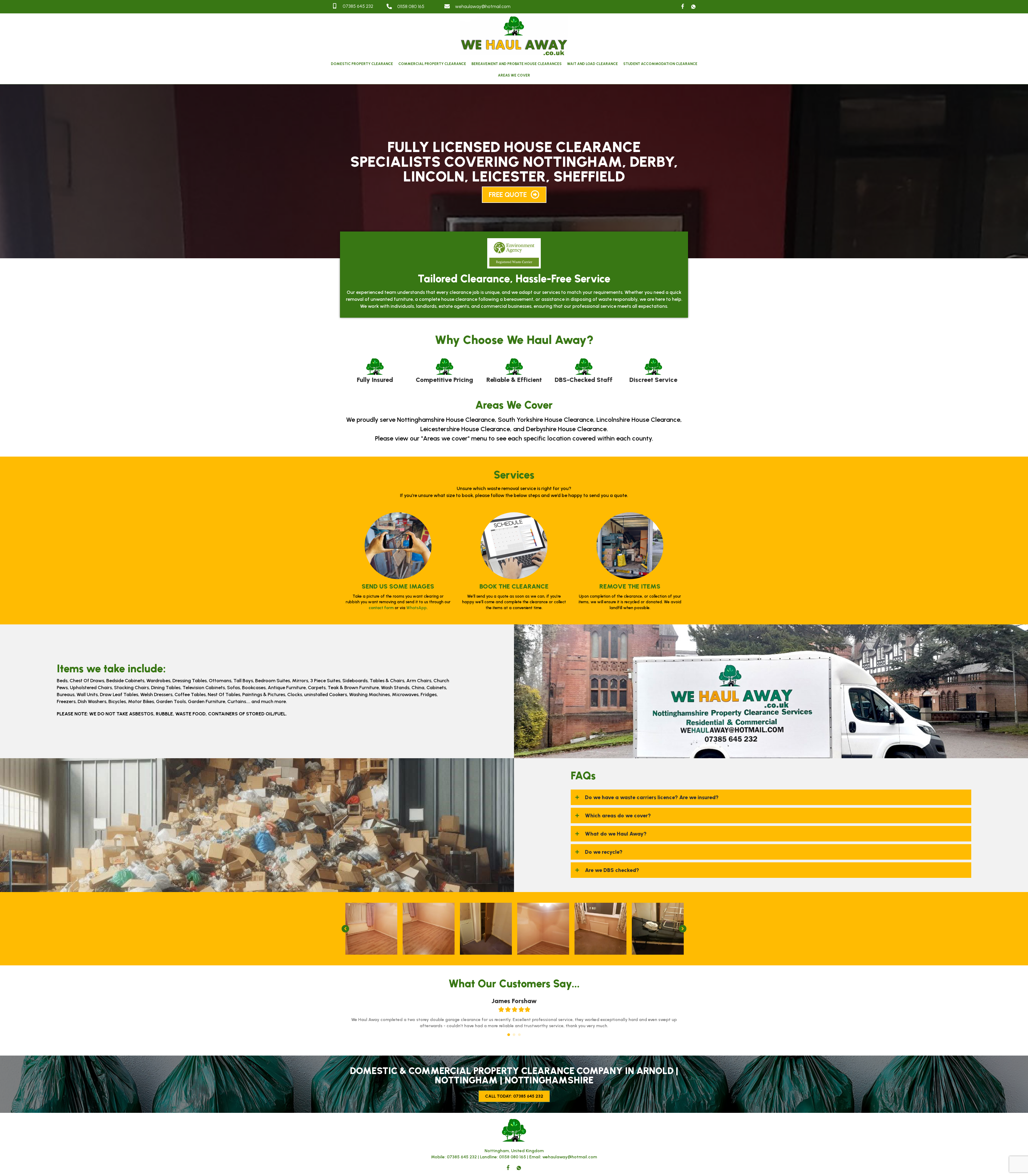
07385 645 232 (462, 1156)
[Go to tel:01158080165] (410, 6)
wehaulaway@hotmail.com (569, 1156)
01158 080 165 (512, 1156)
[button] (514, 195)
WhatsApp (416, 607)
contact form (381, 607)
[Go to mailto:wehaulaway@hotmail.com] (523, 6)
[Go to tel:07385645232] (354, 6)
